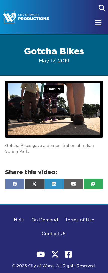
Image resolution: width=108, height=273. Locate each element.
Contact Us (54, 234)
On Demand (44, 220)
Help (19, 220)
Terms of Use (79, 220)
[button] (101, 7)
